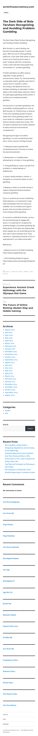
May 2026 (9, 338)
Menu (6, 12)
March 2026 (9, 343)
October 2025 (10, 357)
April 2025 (9, 373)
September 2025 (11, 360)
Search (5, 425)
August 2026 (10, 330)
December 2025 (11, 352)
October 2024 (10, 390)
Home (5, 714)
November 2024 (11, 387)
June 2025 (9, 368)
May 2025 (8, 371)
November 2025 (11, 354)
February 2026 (10, 346)
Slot (6, 413)
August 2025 (10, 362)
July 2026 (8, 332)
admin (8, 271)
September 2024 (11, 392)
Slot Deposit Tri (9, 581)
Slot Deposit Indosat (11, 558)
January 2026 (10, 349)
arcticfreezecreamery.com (18, 6)
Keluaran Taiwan (9, 615)
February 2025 (10, 379)
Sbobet (26, 271)
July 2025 (8, 365)
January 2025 (10, 382)
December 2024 (11, 384)
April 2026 (9, 341)
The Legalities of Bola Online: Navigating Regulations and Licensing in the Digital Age (19, 448)
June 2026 (9, 335)
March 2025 (9, 376)
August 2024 (10, 395)
